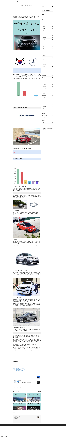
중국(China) (48, 88)
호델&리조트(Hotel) (48, 93)
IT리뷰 (47, 53)
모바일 (43, 127)
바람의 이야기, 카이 (17, 416)
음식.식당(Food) (48, 104)
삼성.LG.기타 (48, 50)
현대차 (52, 128)
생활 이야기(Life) (47, 95)
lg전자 (47, 128)
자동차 (47, 21)
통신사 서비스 (47, 66)
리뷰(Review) (48, 37)
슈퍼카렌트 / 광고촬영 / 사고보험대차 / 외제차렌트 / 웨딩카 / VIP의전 (23, 382)
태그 (41, 1)
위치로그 (48, 1)
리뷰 (49, 128)
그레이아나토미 (48, 122)
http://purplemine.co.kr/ (17, 380)
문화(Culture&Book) (47, 115)
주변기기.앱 (48, 41)
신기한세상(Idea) (47, 117)
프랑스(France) (48, 84)
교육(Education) (48, 106)
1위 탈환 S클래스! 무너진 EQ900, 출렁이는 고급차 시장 (33, 401)
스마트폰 (44, 128)
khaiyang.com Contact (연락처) (46, 10)
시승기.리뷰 (48, 26)
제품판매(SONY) (47, 113)
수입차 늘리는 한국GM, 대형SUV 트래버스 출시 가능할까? (19, 401)
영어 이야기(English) (47, 120)
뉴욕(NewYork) (48, 86)
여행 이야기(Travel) (47, 77)
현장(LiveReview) (47, 75)
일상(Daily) (48, 108)
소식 (48, 24)
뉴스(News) (48, 35)
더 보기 (39, 391)
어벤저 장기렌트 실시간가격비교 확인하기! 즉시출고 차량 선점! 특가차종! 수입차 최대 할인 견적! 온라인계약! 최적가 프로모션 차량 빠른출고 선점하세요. (24, 377)
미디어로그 (44, 1)
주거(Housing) (48, 97)
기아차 (45, 129)
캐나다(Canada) (48, 82)
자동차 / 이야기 (26, 5)
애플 (51, 127)
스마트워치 (47, 48)
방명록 (50, 1)
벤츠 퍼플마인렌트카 (17, 381)
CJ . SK (48, 73)
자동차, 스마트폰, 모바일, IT (17, 417)
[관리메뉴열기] (64, 1)
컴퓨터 (48, 59)
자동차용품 (48, 28)
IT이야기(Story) (48, 55)
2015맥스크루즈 (48, 30)
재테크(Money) (48, 102)
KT (48, 68)
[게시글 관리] (16, 387)
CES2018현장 (48, 64)
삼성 (43, 129)
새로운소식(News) (48, 44)
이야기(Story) (48, 39)
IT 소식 (48, 57)
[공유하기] (15, 387)
